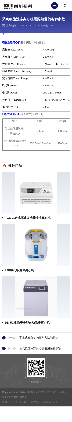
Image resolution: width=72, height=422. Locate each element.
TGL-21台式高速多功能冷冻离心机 (28, 217)
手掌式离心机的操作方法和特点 (38, 337)
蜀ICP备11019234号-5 (14, 397)
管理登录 (35, 402)
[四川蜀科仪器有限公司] (20, 6)
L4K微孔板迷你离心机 (19, 270)
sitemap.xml (50, 402)
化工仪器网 (20, 402)
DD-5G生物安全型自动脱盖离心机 (27, 322)
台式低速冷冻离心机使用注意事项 (40, 348)
